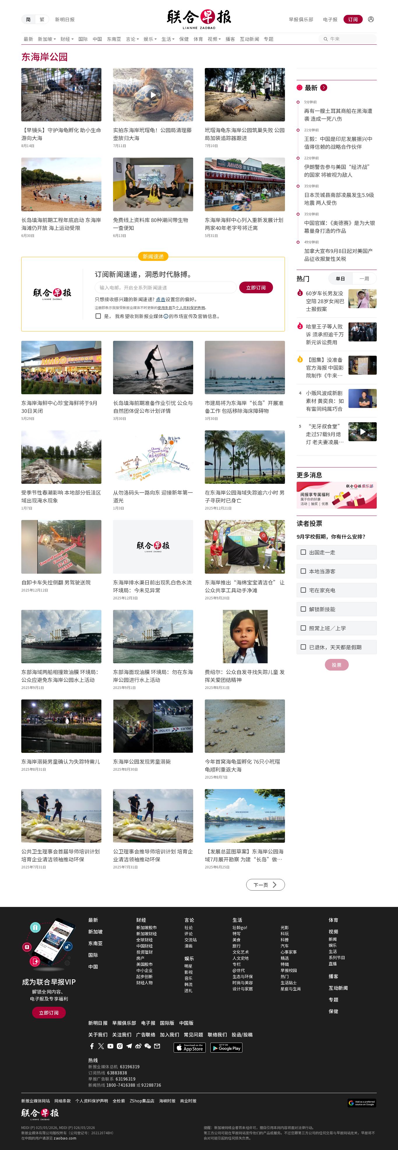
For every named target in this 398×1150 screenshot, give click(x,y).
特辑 (285, 964)
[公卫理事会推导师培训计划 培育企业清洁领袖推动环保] (153, 815)
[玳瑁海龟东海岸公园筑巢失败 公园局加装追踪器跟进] (245, 94)
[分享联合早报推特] (101, 1046)
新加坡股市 (146, 927)
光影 (285, 927)
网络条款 (62, 1101)
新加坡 (45, 38)
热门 (285, 976)
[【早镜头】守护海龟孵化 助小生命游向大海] (61, 94)
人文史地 (241, 958)
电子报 (330, 19)
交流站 (190, 940)
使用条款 (165, 307)
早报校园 (289, 970)
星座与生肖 (291, 989)
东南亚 (114, 38)
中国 (97, 38)
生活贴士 (289, 982)
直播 (333, 963)
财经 (65, 38)
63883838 (117, 1073)
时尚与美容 (243, 982)
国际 (83, 38)
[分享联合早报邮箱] (157, 1046)
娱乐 (148, 38)
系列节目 (337, 957)
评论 (188, 933)
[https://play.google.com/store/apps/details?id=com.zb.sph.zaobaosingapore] (226, 1048)
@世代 (239, 970)
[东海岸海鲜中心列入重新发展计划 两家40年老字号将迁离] (245, 184)
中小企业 (144, 970)
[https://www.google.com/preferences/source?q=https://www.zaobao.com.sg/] (362, 1103)
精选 (285, 958)
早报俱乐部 (301, 19)
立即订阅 (49, 1012)
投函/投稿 (242, 1034)
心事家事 (289, 952)
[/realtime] (323, 87)
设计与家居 (243, 989)
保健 (184, 38)
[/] (199, 19)
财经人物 (144, 982)
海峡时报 (167, 1101)
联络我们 (217, 1034)
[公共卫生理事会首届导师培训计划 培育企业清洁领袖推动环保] (61, 815)
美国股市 (144, 964)
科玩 (285, 933)
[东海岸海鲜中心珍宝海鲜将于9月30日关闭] (61, 367)
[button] (371, 19)
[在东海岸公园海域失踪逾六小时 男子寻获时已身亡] (245, 457)
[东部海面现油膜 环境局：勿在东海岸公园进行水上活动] (153, 636)
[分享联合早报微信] (147, 1046)
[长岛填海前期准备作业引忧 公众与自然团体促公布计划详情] (153, 367)
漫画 (188, 946)
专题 (268, 38)
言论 (130, 38)
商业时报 (188, 1101)
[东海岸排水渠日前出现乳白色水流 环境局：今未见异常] (153, 546)
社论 (188, 927)
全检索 (119, 1101)
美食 (237, 940)
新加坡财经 (146, 933)
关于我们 (98, 1034)
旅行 (237, 946)
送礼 (188, 990)
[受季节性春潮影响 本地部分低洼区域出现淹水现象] (61, 457)
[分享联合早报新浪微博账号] (138, 1046)
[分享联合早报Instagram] (119, 1046)
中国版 (186, 1022)
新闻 (333, 939)
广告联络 (145, 1034)
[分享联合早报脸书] (91, 1046)
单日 (341, 278)
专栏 (237, 964)
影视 (188, 972)
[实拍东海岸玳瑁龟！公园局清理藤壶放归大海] (153, 94)
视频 (212, 38)
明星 (188, 966)
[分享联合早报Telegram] (129, 1046)
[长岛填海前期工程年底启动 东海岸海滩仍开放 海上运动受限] (61, 184)
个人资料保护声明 (190, 307)
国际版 (167, 1022)
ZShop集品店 (142, 1101)
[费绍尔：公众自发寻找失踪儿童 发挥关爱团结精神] (245, 636)
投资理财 (144, 952)
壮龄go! (240, 927)
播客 (230, 38)
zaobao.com (65, 1137)
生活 (166, 38)
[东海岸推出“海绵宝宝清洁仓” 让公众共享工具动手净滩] (245, 546)
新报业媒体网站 (35, 1101)
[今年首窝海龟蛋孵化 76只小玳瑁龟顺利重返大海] (245, 726)
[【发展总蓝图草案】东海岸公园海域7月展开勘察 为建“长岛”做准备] (245, 815)
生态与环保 (243, 976)
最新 (28, 38)
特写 (237, 933)
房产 (140, 958)
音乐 (188, 978)
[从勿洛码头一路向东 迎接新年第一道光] (153, 457)
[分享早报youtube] (110, 1046)
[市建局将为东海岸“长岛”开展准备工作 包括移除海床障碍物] (245, 367)
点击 (160, 299)
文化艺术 (241, 952)
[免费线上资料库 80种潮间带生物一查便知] (153, 184)
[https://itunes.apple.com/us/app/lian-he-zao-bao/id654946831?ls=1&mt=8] (190, 1048)
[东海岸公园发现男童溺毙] (153, 726)
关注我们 (121, 1034)
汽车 (285, 946)
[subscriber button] (371, 19)
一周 (364, 278)
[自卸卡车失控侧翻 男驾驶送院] (61, 546)
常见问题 (193, 1034)
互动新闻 (249, 38)
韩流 (188, 984)
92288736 (151, 1085)
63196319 (130, 1066)
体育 (198, 38)
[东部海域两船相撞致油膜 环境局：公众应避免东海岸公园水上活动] (61, 636)
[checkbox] (98, 316)
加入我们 (169, 1034)
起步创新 (144, 976)
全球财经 (144, 940)
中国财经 (144, 946)
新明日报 (65, 19)
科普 (285, 940)
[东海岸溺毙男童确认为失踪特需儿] (61, 726)
